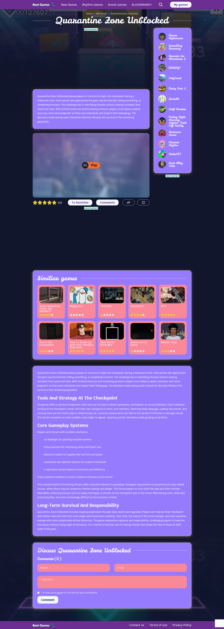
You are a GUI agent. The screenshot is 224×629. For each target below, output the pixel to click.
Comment (47, 600)
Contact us (136, 625)
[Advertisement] (91, 57)
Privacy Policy (181, 625)
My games (181, 4)
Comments (107, 202)
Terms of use (158, 625)
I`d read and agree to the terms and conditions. (69, 592)
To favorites (80, 202)
